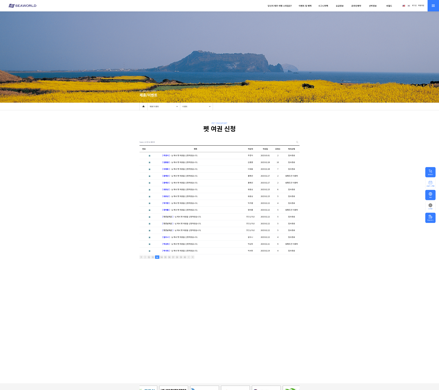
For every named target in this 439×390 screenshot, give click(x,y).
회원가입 (421, 5)
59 (181, 257)
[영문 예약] (404, 5)
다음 (188, 257)
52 (153, 257)
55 (165, 257)
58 (177, 257)
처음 (141, 257)
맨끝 (192, 257)
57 (173, 257)
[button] (279, 5)
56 (169, 257)
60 (185, 257)
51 (149, 257)
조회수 (277, 148)
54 (161, 257)
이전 (145, 257)
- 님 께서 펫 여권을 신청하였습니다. (180, 155)
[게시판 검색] (297, 142)
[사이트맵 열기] (433, 5)
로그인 (414, 5)
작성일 (265, 148)
